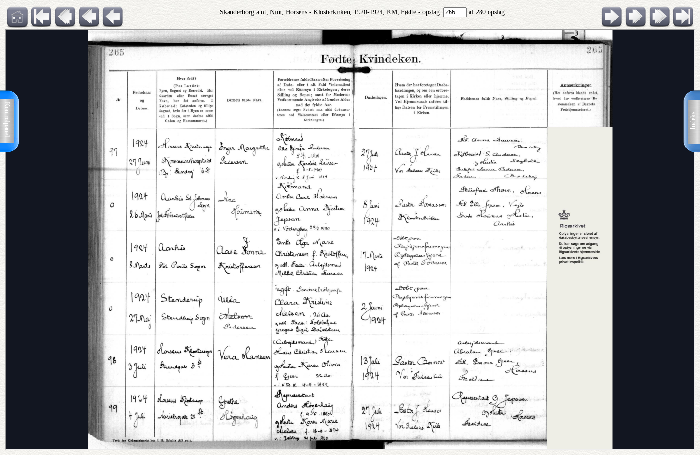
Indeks (693, 120)
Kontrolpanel (6, 119)
